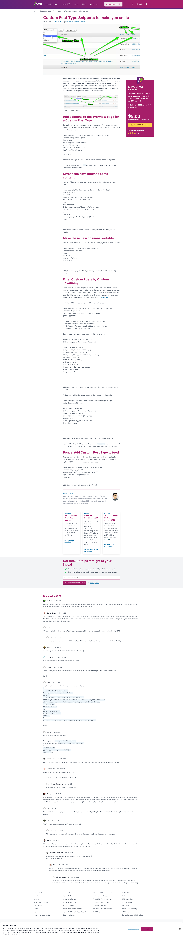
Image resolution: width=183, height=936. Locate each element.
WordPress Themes (79, 22)
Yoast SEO (38, 892)
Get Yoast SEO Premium (140, 125)
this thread (105, 297)
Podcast (107, 513)
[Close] (180, 929)
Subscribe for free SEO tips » (74, 583)
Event (86, 513)
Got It (147, 929)
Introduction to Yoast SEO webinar (71, 518)
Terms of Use (29, 928)
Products (67, 892)
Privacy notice (94, 583)
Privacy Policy (79, 932)
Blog (76, 4)
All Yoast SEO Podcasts (109, 545)
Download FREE (112, 4)
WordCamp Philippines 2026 (91, 517)
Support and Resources (102, 892)
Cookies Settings (133, 929)
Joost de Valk (68, 494)
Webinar (68, 513)
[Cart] (146, 4)
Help (84, 4)
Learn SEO (66, 4)
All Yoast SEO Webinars (69, 541)
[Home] (35, 11)
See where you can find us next (91, 550)
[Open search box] (132, 4)
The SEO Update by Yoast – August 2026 (111, 518)
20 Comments (57, 22)
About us (93, 4)
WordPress (69, 22)
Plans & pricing (51, 4)
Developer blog (45, 11)
